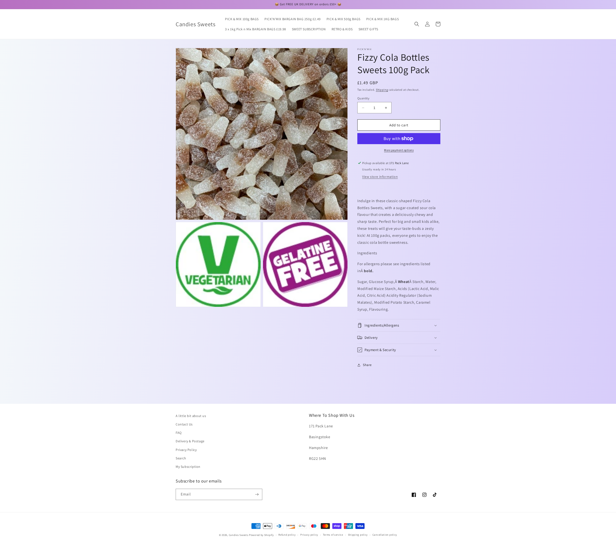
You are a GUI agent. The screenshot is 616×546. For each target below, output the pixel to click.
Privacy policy (309, 534)
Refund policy (286, 534)
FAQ (179, 432)
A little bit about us (191, 416)
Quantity (363, 98)
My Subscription (188, 466)
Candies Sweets (239, 535)
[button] (416, 24)
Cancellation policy (384, 534)
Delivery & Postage (190, 441)
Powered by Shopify (261, 535)
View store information (380, 176)
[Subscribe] (256, 494)
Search (181, 458)
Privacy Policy (186, 450)
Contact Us (184, 424)
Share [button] (367, 365)
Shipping (382, 89)
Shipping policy (358, 534)
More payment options (399, 150)
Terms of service (333, 534)
